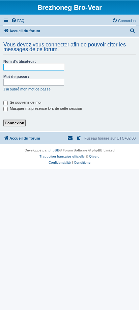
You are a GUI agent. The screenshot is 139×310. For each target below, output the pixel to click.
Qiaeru (94, 156)
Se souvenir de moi (25, 102)
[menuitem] (18, 21)
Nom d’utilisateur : (19, 61)
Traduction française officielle (62, 156)
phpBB (54, 150)
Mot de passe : (16, 77)
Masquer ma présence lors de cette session (45, 108)
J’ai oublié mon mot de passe (27, 89)
